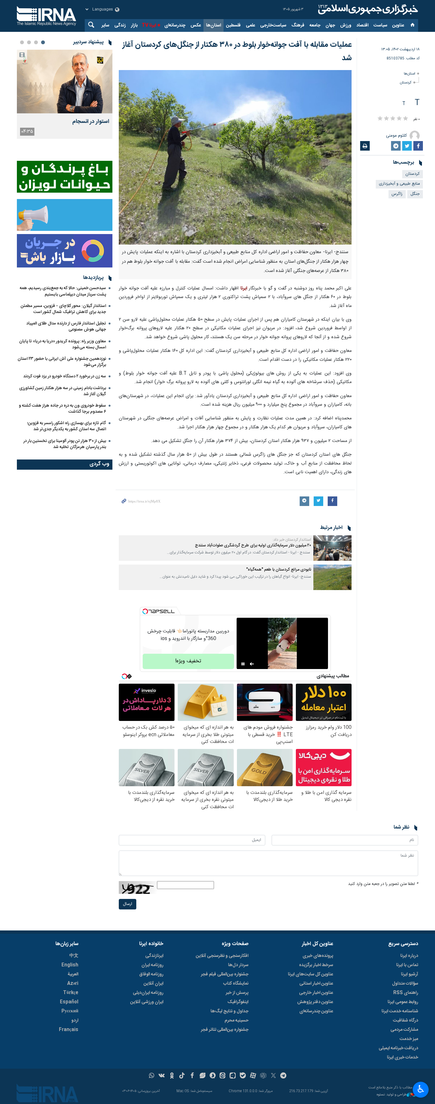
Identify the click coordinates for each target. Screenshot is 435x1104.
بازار (134, 25)
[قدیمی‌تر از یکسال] (332, 548)
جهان (330, 25)
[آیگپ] (232, 1076)
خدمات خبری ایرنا (402, 1057)
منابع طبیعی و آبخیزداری (399, 184)
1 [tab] (43, 42)
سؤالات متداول (405, 983)
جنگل (415, 194)
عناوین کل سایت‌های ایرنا (310, 974)
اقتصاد (362, 25)
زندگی (120, 25)
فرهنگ (297, 25)
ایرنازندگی (154, 956)
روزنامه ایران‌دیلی (148, 993)
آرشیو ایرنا (409, 974)
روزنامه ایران (152, 965)
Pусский (69, 1011)
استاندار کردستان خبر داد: (292, 540)
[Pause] (243, 664)
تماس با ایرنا (407, 965)
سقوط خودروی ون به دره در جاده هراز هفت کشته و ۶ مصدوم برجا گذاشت (62, 408)
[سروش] (212, 1076)
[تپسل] (145, 611)
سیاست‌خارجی (273, 25)
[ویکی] (161, 1076)
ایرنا (367, 9)
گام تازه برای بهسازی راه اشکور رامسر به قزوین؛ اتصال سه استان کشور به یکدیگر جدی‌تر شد (66, 426)
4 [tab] (22, 42)
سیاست (380, 25)
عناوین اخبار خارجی (316, 993)
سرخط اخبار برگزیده (316, 965)
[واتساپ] (151, 1076)
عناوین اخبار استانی (316, 983)
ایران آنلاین (153, 983)
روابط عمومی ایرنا (403, 1002)
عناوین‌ (398, 25)
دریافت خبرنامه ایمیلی (398, 1048)
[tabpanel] (64, 94)
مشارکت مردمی (404, 1030)
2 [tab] (36, 42)
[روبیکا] (263, 1076)
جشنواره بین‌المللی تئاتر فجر (224, 1030)
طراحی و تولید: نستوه (392, 1095)
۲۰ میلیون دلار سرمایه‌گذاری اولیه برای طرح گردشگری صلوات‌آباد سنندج (253, 545)
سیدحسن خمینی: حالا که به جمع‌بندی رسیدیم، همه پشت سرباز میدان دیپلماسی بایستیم (63, 291)
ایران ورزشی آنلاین (146, 1002)
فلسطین (233, 25)
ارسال (127, 904)
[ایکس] (273, 1076)
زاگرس (397, 194)
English (69, 965)
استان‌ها (213, 25)
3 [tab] (29, 42)
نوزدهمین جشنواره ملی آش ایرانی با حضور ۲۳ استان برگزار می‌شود (62, 361)
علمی (250, 25)
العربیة (73, 974)
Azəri (72, 983)
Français (68, 1030)
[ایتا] (222, 1076)
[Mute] (252, 664)
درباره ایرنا (409, 956)
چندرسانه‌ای (174, 25)
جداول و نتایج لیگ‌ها (229, 1011)
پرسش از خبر (237, 993)
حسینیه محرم (236, 1020)
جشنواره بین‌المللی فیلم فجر (224, 974)
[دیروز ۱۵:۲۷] (64, 81)
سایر (105, 25)
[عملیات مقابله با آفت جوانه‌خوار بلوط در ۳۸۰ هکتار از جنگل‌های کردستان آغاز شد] (235, 157)
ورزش (345, 25)
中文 (73, 956)
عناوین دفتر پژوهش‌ (315, 1002)
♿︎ (420, 1089)
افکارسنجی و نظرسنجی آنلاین (222, 956)
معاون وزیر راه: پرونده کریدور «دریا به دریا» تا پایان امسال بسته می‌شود (62, 344)
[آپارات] (253, 1076)
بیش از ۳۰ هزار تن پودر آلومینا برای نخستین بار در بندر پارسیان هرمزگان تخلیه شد (65, 444)
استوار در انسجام (90, 121)
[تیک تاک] (182, 1076)
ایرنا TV (149, 25)
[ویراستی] (202, 1076)
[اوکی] (172, 1076)
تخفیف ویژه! (188, 661)
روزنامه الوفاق (151, 974)
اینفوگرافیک (237, 1002)
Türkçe (70, 993)
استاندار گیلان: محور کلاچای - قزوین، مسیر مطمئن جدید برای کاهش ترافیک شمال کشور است (63, 309)
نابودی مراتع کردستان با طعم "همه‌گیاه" (278, 569)
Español (69, 1002)
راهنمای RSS (405, 993)
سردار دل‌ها (238, 965)
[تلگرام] (283, 1076)
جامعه (315, 25)
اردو (74, 1020)
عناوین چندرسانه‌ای (316, 1011)
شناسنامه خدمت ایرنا (400, 1011)
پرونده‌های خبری (318, 956)
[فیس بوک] (192, 1076)
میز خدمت (409, 1039)
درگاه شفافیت (405, 1020)
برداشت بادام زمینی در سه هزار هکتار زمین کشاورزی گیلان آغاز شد (62, 391)
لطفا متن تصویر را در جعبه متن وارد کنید (383, 884)
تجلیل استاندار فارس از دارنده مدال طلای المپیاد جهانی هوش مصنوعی (66, 326)
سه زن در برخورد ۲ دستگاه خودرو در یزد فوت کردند (64, 376)
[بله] (243, 1076)
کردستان (405, 83)
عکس (195, 25)
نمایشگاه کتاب (235, 983)
